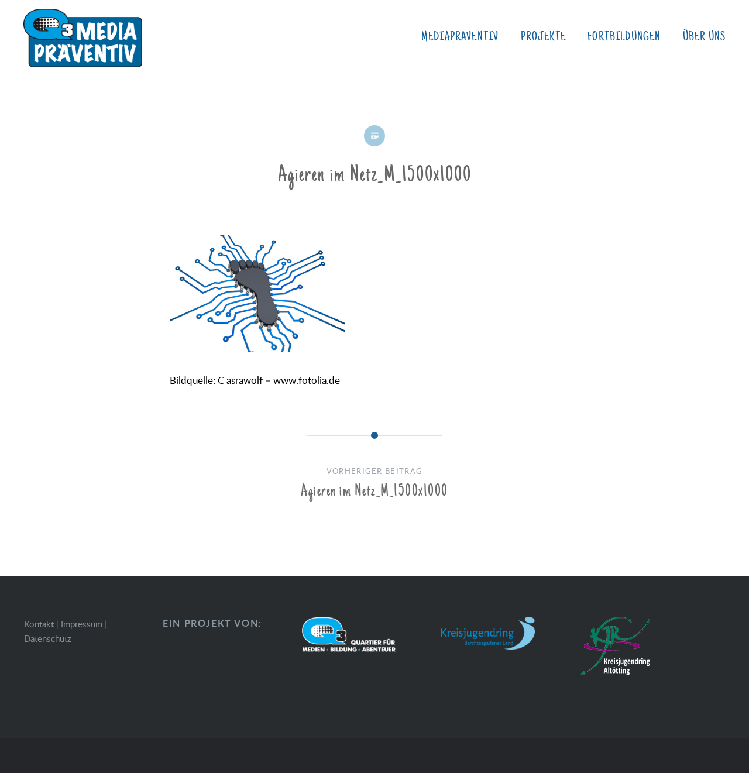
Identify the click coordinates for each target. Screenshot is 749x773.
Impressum (81, 624)
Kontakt (39, 624)
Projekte (543, 37)
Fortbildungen (624, 37)
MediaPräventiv (460, 37)
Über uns (704, 37)
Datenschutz (47, 638)
